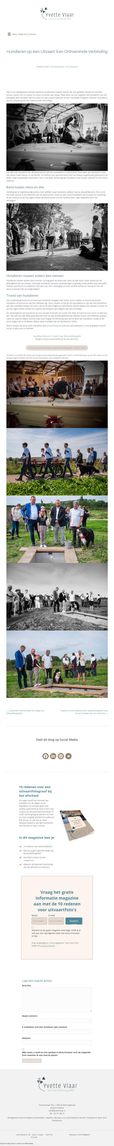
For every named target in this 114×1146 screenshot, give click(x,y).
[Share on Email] (68, 756)
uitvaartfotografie (54, 325)
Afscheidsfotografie (57, 66)
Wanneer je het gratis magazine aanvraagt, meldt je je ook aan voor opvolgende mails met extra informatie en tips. (56, 933)
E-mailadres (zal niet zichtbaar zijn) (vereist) (44, 1027)
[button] (73, 921)
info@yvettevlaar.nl (57, 1110)
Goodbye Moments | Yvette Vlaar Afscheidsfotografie (57, 336)
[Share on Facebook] (45, 756)
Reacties (26, 985)
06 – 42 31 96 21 (57, 1113)
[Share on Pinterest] (61, 756)
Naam (35, 915)
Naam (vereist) (29, 1016)
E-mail (52, 915)
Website (26, 1038)
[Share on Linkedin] (53, 756)
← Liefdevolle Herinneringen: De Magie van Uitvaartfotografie (25, 712)
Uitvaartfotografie (71, 66)
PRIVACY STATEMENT (79, 1135)
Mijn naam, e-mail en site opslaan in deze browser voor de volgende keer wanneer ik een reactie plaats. (56, 1053)
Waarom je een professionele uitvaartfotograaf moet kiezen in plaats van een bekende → (84, 712)
